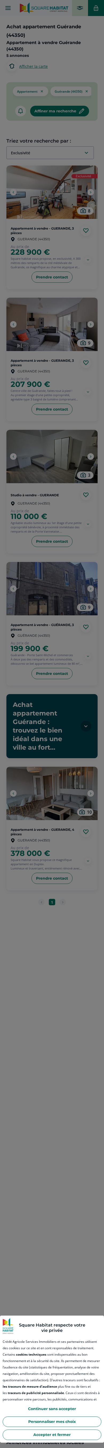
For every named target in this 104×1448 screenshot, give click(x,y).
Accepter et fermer (52, 1434)
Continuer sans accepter (52, 1408)
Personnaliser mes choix (52, 1421)
